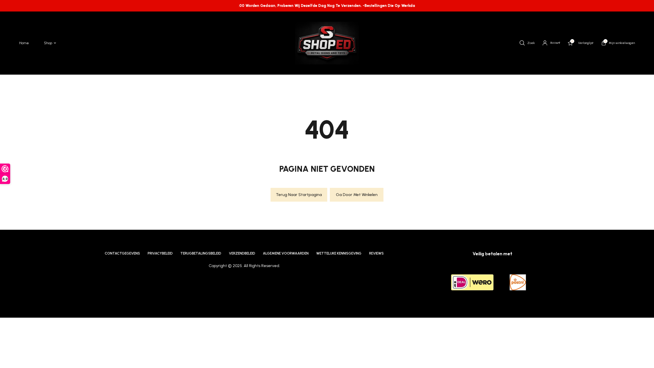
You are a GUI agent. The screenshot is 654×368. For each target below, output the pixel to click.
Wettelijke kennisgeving (338, 253)
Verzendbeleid (242, 253)
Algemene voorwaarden (286, 253)
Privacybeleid (160, 253)
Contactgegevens (122, 253)
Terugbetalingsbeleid (200, 253)
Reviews (376, 253)
